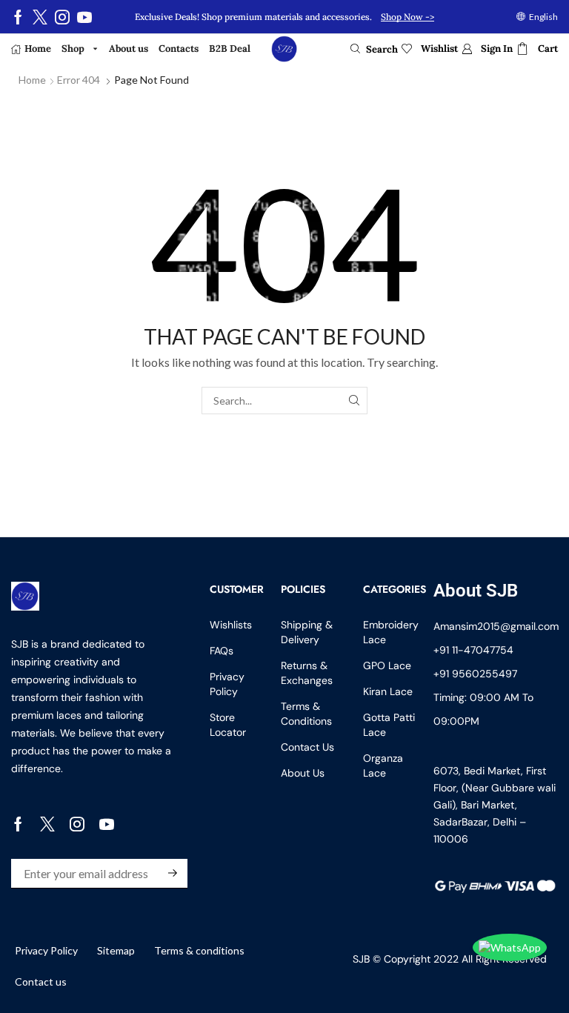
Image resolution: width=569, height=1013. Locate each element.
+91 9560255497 (475, 673)
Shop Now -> (407, 16)
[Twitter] (40, 17)
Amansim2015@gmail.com (496, 626)
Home (32, 79)
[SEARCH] (353, 400)
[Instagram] (62, 17)
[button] (374, 49)
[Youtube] (84, 17)
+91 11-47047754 (473, 650)
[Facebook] (18, 17)
